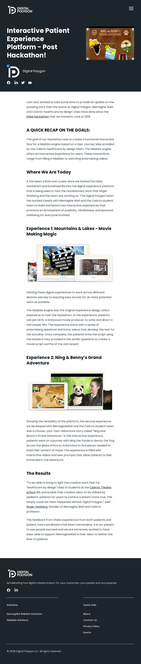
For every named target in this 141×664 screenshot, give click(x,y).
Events (87, 632)
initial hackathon (37, 117)
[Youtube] (30, 82)
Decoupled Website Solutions (24, 614)
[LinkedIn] (16, 83)
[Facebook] (9, 82)
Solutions (12, 605)
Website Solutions (17, 620)
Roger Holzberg (36, 507)
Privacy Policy (91, 626)
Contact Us (90, 620)
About (86, 614)
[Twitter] (23, 82)
